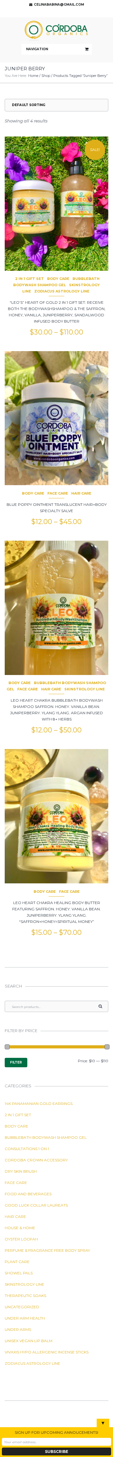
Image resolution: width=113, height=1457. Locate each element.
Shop (45, 75)
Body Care (58, 278)
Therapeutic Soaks (25, 1295)
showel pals (19, 1273)
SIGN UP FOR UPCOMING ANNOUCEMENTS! (56, 1432)
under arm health (25, 1318)
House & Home (20, 1227)
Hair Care (81, 493)
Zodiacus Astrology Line (61, 291)
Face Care (57, 493)
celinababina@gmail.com (59, 5)
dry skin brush (21, 1171)
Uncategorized (22, 1306)
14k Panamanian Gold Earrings (39, 1103)
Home (33, 75)
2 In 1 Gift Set (29, 278)
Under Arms (18, 1329)
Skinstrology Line (84, 689)
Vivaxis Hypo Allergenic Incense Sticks (47, 1352)
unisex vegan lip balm (28, 1340)
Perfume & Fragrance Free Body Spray (47, 1250)
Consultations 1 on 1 (27, 1148)
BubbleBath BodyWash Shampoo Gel (46, 1137)
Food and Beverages (28, 1194)
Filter (16, 1062)
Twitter (54, 12)
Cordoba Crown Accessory (36, 1160)
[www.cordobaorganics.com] (56, 30)
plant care (17, 1261)
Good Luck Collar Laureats (36, 1205)
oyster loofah (21, 1239)
